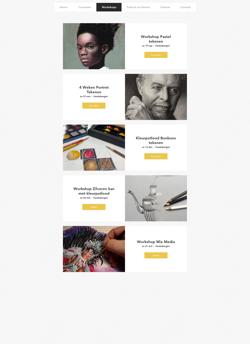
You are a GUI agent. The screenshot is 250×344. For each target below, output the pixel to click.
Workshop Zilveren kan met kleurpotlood (93, 191)
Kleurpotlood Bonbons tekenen (156, 140)
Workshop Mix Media (156, 242)
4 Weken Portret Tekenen (94, 89)
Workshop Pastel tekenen (156, 39)
